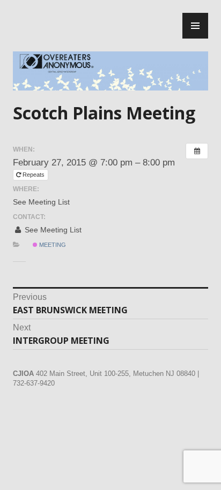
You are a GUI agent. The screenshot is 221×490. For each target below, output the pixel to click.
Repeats (33, 174)
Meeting (52, 245)
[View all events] (197, 151)
